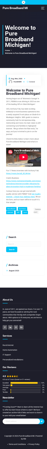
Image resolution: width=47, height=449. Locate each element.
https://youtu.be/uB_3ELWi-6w (18, 173)
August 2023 (14, 271)
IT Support (7, 355)
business (22, 209)
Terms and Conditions (17, 444)
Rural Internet (8, 345)
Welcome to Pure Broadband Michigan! (21, 53)
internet (10, 212)
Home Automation (10, 350)
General (32, 82)
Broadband (11, 209)
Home (7, 50)
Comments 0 (37, 211)
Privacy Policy (33, 444)
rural (25, 212)
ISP (18, 212)
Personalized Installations (13, 360)
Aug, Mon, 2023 (16, 79)
